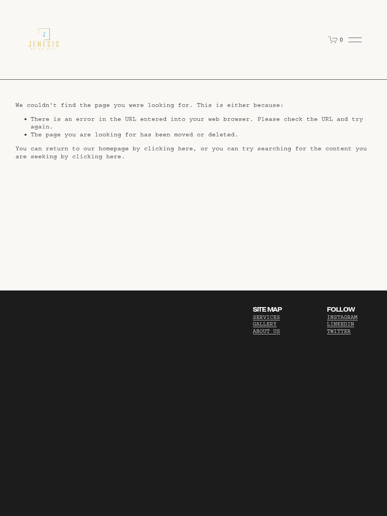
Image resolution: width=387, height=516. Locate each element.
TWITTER (339, 331)
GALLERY (265, 324)
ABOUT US (266, 331)
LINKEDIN (340, 324)
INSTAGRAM (342, 317)
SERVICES (266, 317)
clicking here (168, 148)
